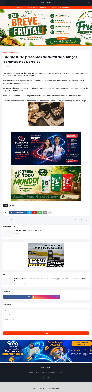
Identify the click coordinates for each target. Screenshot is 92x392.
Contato (42, 389)
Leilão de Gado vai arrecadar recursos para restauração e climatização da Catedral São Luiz (50, 280)
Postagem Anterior (10, 220)
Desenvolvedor (53, 389)
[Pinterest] (34, 212)
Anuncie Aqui (45, 7)
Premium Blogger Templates (46, 385)
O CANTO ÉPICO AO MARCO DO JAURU (28, 231)
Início (4, 7)
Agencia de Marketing (60, 7)
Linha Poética (32, 7)
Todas (10, 7)
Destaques (20, 7)
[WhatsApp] (39, 212)
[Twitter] (29, 212)
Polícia (16, 53)
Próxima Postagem (82, 220)
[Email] (45, 212)
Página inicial (8, 53)
